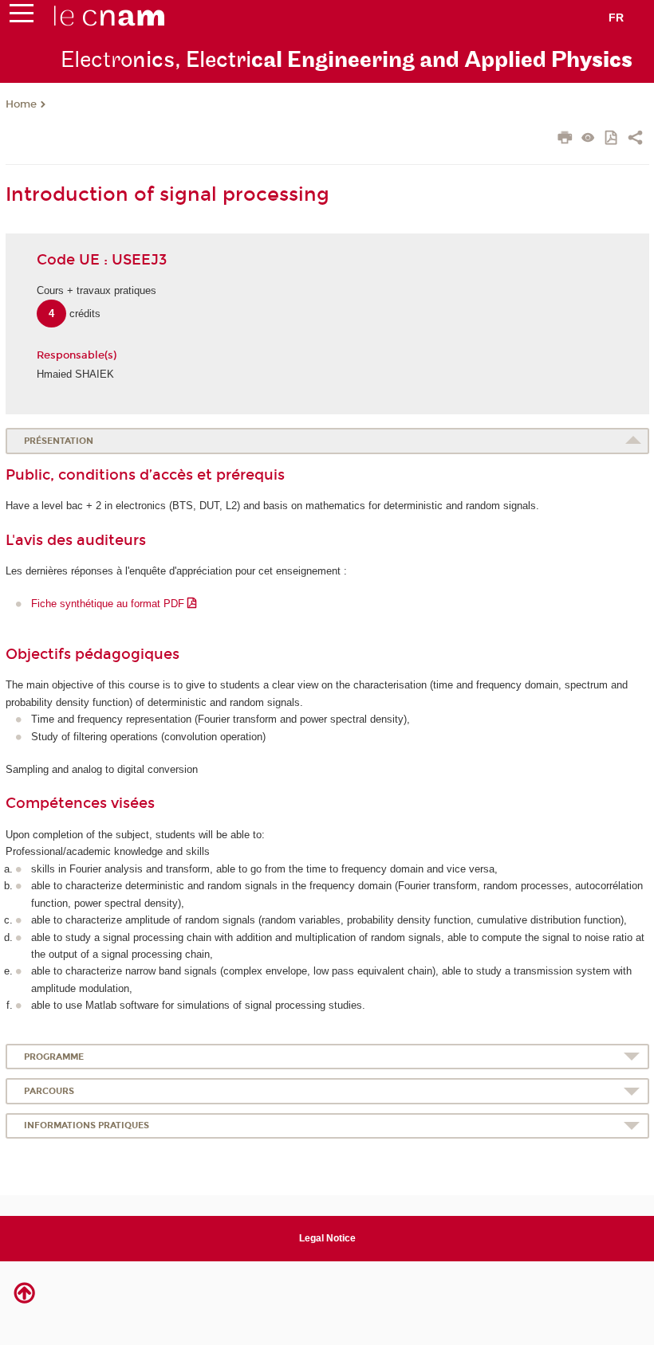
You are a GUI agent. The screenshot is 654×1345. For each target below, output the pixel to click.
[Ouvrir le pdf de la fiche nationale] (612, 139)
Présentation (58, 441)
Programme (54, 1057)
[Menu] (21, 16)
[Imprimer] (565, 139)
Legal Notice (327, 1238)
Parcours (49, 1091)
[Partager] (635, 139)
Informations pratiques (86, 1125)
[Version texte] (588, 139)
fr (616, 17)
